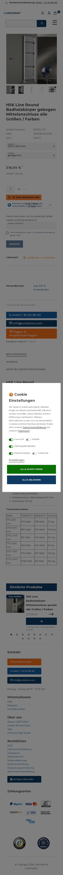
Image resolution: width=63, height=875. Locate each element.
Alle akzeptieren (31, 469)
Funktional (43, 453)
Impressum (24, 431)
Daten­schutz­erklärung (34, 427)
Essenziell (19, 439)
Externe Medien (22, 453)
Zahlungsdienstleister (25, 446)
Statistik (35, 439)
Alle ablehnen (31, 480)
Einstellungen (16, 460)
